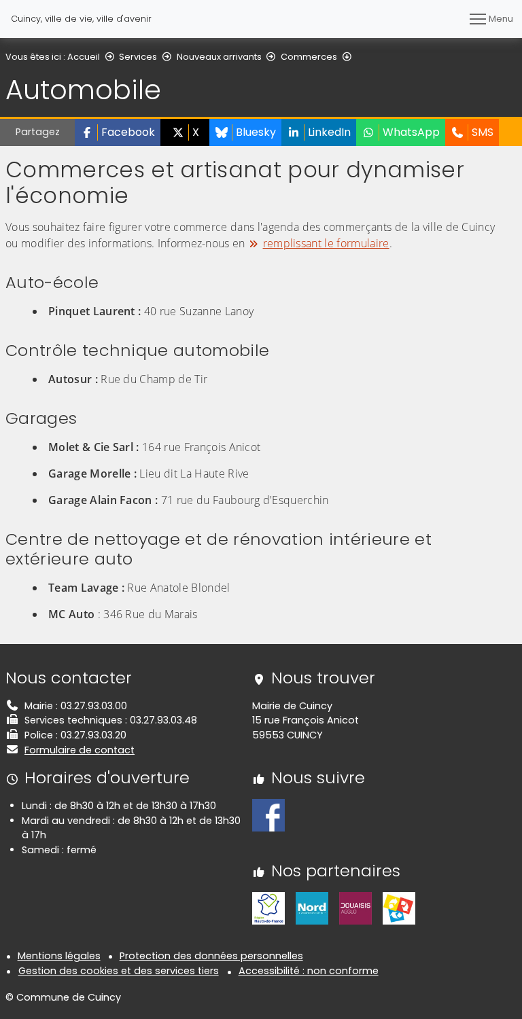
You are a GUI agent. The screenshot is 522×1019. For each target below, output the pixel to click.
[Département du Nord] (312, 907)
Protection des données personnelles (211, 956)
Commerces (309, 56)
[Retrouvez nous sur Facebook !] (268, 814)
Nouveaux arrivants (219, 56)
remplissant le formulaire (326, 243)
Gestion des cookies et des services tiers (118, 971)
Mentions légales (59, 956)
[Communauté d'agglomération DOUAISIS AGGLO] (355, 907)
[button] (117, 132)
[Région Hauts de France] (268, 907)
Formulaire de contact (79, 750)
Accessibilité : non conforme (309, 971)
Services (138, 56)
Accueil (83, 56)
